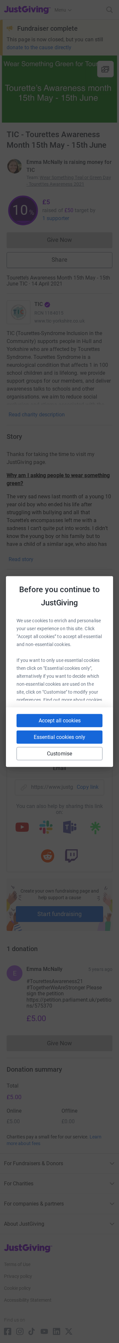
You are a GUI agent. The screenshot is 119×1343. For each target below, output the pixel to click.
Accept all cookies (60, 720)
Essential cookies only (59, 737)
